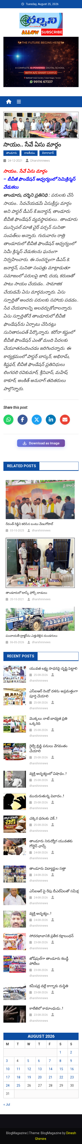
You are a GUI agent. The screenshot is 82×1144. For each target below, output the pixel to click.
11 (18, 1069)
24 (8, 1085)
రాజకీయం (29, 153)
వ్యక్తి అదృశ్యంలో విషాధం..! (48, 773)
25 (18, 1085)
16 (72, 1069)
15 (61, 1069)
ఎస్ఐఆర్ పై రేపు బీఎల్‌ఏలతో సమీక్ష (54, 891)
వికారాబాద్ (48, 153)
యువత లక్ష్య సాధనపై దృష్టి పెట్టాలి (53, 668)
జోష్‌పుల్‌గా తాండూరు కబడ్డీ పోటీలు (49, 961)
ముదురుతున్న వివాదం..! (46, 796)
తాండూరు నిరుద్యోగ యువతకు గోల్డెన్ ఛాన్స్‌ (51, 843)
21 (50, 1077)
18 (18, 1077)
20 (40, 1077)
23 (72, 1077)
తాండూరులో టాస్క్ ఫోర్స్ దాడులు (26, 593)
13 (40, 1069)
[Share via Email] (65, 420)
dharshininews (40, 160)
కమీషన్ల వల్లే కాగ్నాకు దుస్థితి (48, 986)
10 (8, 1069)
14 (50, 1069)
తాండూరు (11, 153)
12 (29, 1069)
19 (29, 1077)
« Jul (6, 1104)
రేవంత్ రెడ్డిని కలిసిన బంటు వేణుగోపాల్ (29, 524)
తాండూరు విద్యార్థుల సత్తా (47, 868)
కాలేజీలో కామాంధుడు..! (46, 1008)
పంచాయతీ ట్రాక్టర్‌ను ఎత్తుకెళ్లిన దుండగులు (31, 635)
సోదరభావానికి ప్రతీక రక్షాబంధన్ (51, 936)
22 (61, 1077)
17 (8, 1077)
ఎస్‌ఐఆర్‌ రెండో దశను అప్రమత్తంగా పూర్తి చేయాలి (53, 693)
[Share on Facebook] (23, 420)
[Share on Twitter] (37, 420)
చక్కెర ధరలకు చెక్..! (43, 818)
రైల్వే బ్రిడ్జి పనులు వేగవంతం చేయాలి (48, 748)
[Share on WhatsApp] (8, 420)
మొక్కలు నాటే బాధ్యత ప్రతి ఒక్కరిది (48, 721)
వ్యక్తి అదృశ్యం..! (40, 913)
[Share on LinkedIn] (51, 420)
